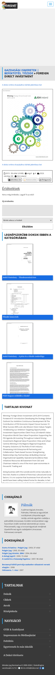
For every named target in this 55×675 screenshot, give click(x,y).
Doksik (7, 594)
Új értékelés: (8, 201)
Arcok (7, 605)
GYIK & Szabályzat (14, 629)
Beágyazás (46, 179)
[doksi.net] (9, 5)
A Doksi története (13, 655)
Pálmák (26, 505)
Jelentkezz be (15, 179)
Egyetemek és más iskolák (18, 646)
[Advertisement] (27, 37)
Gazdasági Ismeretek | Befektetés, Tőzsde (21, 71)
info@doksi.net (32, 668)
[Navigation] (50, 4)
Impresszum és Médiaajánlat (20, 635)
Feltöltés (8, 641)
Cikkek (7, 599)
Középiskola (10, 611)
